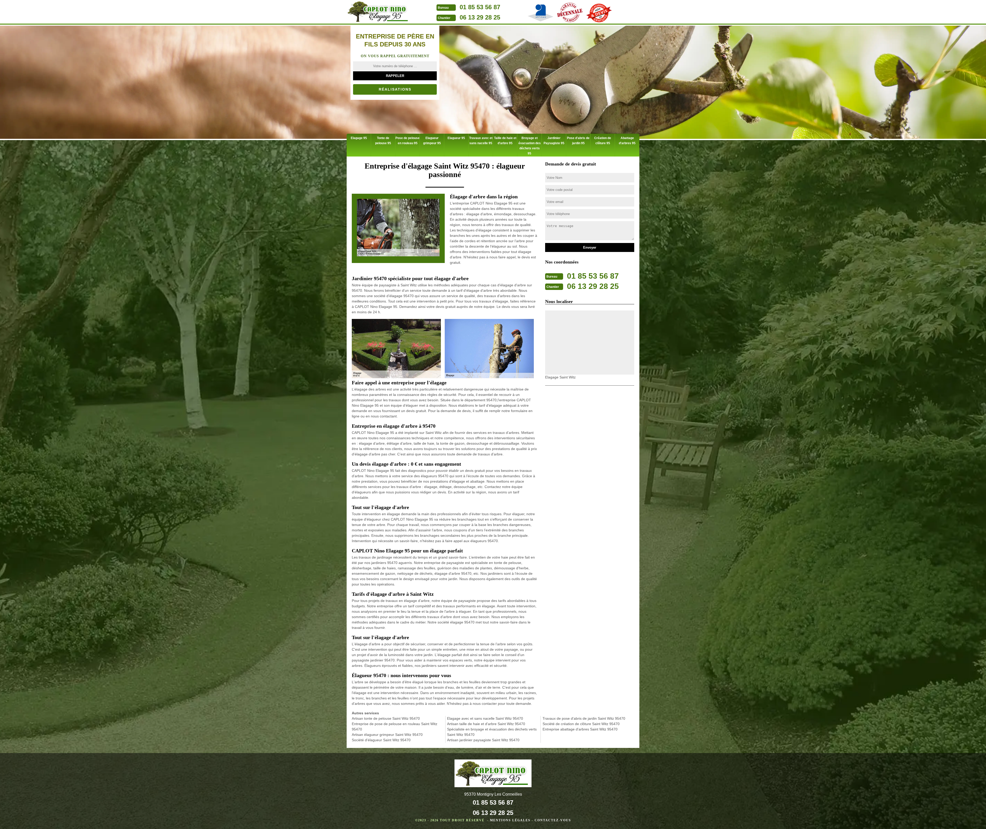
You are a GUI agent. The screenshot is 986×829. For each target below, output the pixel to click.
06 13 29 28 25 (480, 17)
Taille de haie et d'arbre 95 (505, 140)
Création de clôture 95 (602, 140)
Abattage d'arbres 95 (627, 140)
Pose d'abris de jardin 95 (578, 140)
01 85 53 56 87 (480, 7)
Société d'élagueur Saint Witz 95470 (381, 740)
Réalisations (395, 89)
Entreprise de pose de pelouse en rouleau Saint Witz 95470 (394, 726)
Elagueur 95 (456, 138)
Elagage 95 (359, 138)
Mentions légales (510, 820)
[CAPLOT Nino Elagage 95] (379, 12)
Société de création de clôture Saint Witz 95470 (581, 724)
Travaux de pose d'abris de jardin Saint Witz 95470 (584, 718)
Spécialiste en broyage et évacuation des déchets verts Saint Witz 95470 (492, 732)
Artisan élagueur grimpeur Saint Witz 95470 (387, 735)
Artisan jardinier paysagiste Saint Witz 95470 (483, 740)
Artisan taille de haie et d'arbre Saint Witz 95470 (486, 724)
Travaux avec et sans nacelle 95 (480, 140)
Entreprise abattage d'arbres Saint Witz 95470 (580, 729)
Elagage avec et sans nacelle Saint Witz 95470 (485, 718)
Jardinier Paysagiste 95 (554, 140)
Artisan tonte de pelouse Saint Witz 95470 (386, 718)
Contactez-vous (553, 820)
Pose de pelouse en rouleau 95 (407, 140)
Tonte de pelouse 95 (383, 140)
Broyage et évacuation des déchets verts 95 (529, 145)
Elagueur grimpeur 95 (432, 140)
